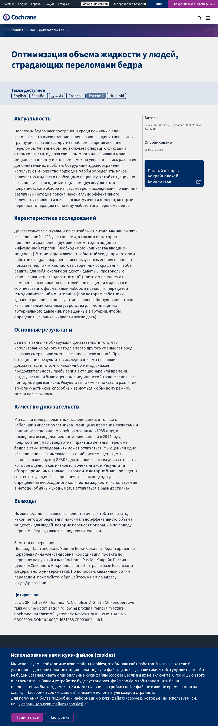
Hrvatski (116, 95)
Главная (17, 30)
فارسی (49, 4)
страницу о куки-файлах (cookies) (52, 703)
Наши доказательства (47, 30)
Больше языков (97, 4)
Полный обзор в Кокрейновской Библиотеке (163, 176)
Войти (158, 4)
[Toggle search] (200, 18)
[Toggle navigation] (208, 18)
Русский (8, 4)
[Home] (21, 17)
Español (36, 4)
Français (63, 4)
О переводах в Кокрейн (130, 4)
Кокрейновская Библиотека (193, 4)
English (22, 4)
